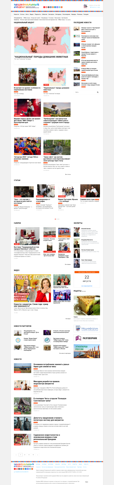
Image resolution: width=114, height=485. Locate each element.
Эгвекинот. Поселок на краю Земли (49, 239)
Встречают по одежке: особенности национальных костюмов (27, 89)
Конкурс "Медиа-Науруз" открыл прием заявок (30, 339)
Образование (57, 18)
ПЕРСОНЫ (64, 464)
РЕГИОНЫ (44, 464)
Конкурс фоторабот (36, 18)
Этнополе (47, 115)
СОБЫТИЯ (57, 464)
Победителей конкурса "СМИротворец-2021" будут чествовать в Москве (61, 347)
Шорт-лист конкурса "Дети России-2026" (49, 254)
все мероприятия (87, 286)
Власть (17, 429)
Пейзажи (49, 236)
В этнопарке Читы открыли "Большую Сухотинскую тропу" (50, 399)
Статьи (17, 180)
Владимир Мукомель (87, 240)
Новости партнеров (22, 326)
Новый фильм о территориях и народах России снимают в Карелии (89, 54)
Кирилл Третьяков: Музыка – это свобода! (68, 200)
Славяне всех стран (87, 199)
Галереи (17, 223)
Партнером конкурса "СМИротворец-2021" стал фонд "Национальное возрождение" (31, 348)
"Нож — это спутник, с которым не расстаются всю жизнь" (23, 201)
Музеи (16, 244)
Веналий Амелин (86, 228)
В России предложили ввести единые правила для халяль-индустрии (89, 62)
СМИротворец (26, 18)
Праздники (18, 154)
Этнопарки (51, 18)
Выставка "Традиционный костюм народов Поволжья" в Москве (26, 248)
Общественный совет (71, 467)
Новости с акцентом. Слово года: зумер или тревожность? (31, 305)
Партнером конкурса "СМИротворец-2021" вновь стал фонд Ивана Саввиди (60, 340)
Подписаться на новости (21, 471)
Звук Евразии (64, 18)
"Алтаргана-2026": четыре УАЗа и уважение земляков (26, 158)
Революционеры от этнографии (43, 200)
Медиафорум (44, 18)
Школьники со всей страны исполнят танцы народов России (90, 84)
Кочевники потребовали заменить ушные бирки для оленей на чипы (51, 365)
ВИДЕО (80, 464)
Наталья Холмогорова (87, 250)
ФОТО (69, 464)
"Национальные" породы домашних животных (41, 57)
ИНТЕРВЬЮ (50, 464)
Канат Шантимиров (86, 260)
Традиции (64, 251)
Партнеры (79, 467)
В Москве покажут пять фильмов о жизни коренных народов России (90, 45)
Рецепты (77, 291)
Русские (84, 291)
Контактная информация (47, 467)
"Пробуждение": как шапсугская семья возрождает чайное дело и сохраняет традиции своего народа (56, 120)
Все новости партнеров (65, 353)
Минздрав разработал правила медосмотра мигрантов (46, 382)
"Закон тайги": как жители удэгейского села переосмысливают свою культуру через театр (56, 159)
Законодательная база (59, 467)
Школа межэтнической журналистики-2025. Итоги (60, 287)
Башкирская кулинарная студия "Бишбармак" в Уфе (63, 255)
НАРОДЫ (38, 464)
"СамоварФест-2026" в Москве (64, 239)
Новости (17, 359)
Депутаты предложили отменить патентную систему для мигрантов (49, 419)
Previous (11, 39)
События (17, 115)
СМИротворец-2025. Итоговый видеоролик (61, 302)
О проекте (38, 467)
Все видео (68, 318)
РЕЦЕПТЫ (75, 464)
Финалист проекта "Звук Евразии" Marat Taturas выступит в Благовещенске (90, 29)
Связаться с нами (95, 7)
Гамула (76, 317)
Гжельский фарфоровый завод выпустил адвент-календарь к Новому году (89, 76)
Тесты (16, 84)
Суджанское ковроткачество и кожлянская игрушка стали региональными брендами (47, 437)
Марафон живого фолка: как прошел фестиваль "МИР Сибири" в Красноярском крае (27, 120)
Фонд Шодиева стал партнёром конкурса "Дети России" (31, 332)
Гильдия (86, 14)
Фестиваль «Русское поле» (86, 272)
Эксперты (78, 223)
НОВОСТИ (86, 464)
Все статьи (68, 174)
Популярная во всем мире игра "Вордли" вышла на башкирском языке (90, 37)
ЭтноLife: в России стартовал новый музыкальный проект (61, 331)
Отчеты (84, 467)
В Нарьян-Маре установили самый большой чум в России (89, 69)
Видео (16, 270)
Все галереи (68, 264)
